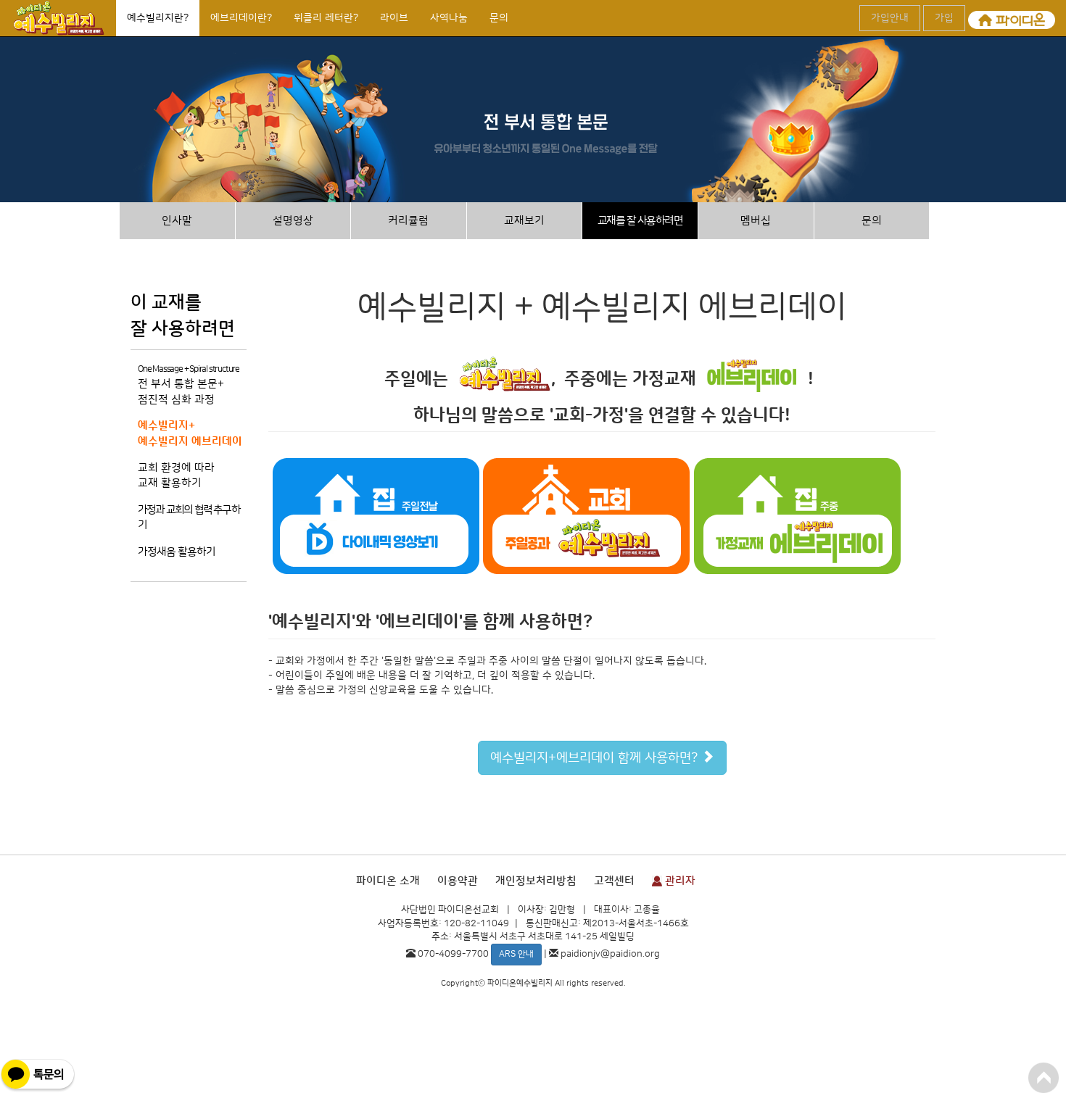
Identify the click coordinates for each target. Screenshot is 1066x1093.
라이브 (394, 18)
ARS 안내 (516, 954)
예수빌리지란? (158, 18)
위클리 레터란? (326, 18)
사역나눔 (449, 18)
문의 (498, 18)
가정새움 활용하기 (176, 552)
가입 (944, 18)
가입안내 (890, 18)
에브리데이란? (241, 18)
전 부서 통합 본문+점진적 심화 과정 (188, 385)
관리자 (678, 881)
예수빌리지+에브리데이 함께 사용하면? (595, 758)
